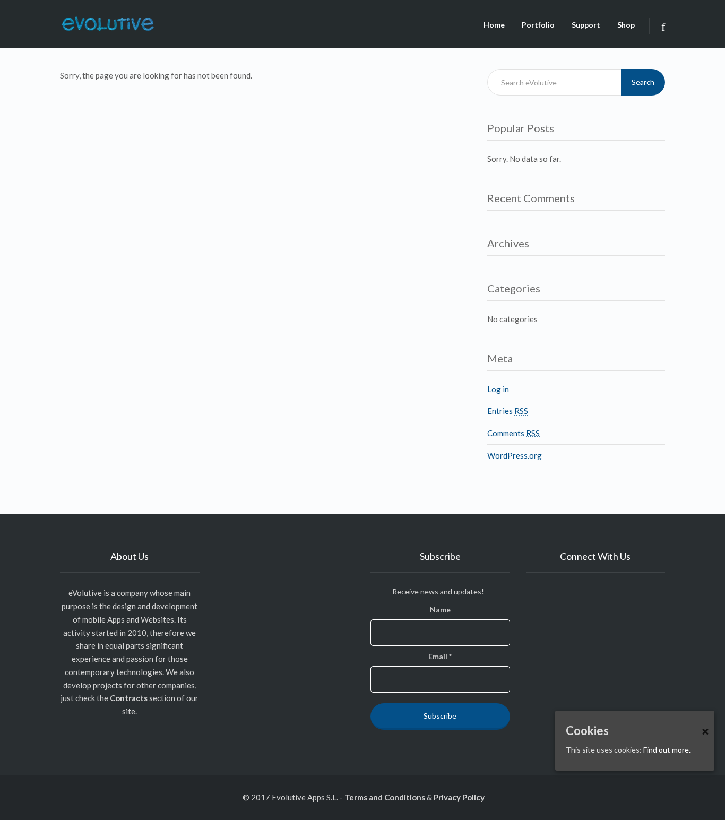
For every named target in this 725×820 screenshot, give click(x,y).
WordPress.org (514, 455)
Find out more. (667, 749)
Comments (513, 433)
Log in (498, 389)
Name (440, 609)
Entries (507, 411)
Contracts (129, 698)
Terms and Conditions (384, 797)
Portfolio (538, 24)
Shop (626, 24)
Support (586, 24)
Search (643, 82)
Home (494, 24)
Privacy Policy (459, 797)
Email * (440, 656)
